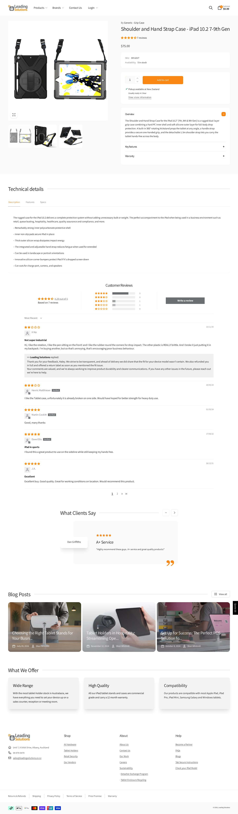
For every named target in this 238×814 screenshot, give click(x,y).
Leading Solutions (224, 807)
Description (14, 202)
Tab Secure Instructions (187, 762)
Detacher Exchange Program (134, 773)
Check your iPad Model (186, 768)
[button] (39, 8)
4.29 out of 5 (61, 299)
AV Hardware (70, 744)
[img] (32, 327)
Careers (123, 762)
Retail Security (71, 756)
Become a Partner (184, 744)
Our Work (124, 756)
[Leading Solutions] (19, 739)
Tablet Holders (71, 750)
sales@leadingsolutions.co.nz (27, 758)
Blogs (178, 756)
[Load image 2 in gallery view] (45, 136)
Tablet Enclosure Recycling (133, 779)
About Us (124, 744)
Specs (43, 202)
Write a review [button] (185, 300)
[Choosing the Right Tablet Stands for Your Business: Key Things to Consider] (44, 627)
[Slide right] (174, 512)
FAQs (178, 750)
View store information (139, 97)
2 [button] (117, 493)
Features (30, 202)
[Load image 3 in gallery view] (70, 136)
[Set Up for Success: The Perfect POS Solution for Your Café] (193, 627)
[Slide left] (166, 512)
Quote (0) (235, 607)
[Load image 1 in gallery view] (20, 136)
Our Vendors (70, 762)
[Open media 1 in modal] (58, 71)
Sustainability (126, 768)
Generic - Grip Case (132, 22)
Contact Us (125, 750)
